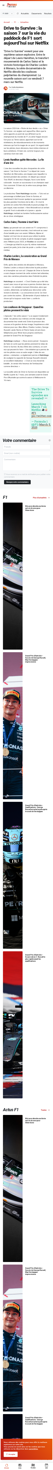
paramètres (33, 1449)
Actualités (25, 14)
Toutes (44, 1110)
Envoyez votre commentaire (17, 482)
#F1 (33, 413)
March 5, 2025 (41, 426)
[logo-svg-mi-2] (12, 5)
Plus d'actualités (40, 498)
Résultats (48, 14)
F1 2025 (5, 13)
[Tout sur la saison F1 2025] (17, 14)
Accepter (11, 1454)
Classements (36, 14)
